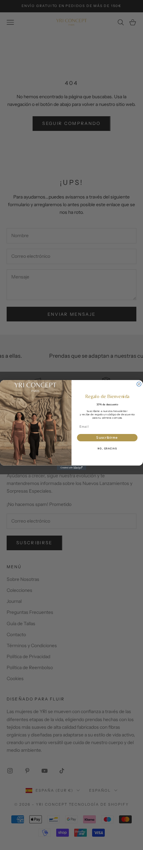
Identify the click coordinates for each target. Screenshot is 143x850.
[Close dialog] (139, 384)
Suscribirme (107, 437)
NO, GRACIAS (107, 448)
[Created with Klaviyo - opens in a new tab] (71, 468)
